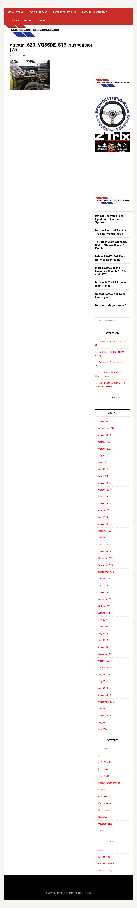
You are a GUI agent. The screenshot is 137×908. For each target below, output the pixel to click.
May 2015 (103, 633)
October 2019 (105, 490)
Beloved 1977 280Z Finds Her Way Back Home (110, 258)
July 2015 (103, 620)
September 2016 (106, 572)
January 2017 (104, 551)
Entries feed (104, 857)
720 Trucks (103, 776)
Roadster (102, 817)
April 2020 (103, 469)
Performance (104, 803)
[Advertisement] (112, 56)
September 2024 (106, 428)
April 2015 (103, 640)
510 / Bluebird (105, 762)
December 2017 (106, 531)
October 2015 (105, 606)
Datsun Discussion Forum (32, 31)
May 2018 (103, 517)
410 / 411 (103, 755)
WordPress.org (105, 870)
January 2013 (104, 715)
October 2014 (105, 661)
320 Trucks (103, 748)
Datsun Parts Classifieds (109, 783)
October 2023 (105, 442)
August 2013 (104, 708)
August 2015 (104, 613)
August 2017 (104, 537)
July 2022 (103, 455)
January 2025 (104, 421)
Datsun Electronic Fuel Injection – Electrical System (109, 219)
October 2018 (105, 510)
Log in (101, 850)
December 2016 (106, 558)
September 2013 (106, 702)
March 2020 (104, 476)
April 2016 (103, 585)
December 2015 (106, 599)
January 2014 (104, 695)
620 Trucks (103, 769)
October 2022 (105, 448)
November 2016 (105, 565)
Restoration (103, 810)
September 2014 (106, 667)
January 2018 (104, 524)
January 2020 (104, 483)
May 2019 (103, 496)
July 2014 (103, 681)
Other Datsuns (105, 796)
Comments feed (106, 863)
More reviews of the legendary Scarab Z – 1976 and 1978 (111, 271)
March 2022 (104, 462)
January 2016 (104, 592)
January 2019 (104, 503)
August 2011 (104, 722)
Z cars (101, 830)
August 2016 (104, 578)
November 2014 (105, 654)
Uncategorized (105, 824)
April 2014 (103, 688)
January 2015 (104, 647)
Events (101, 789)
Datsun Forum (67, 893)
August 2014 (104, 674)
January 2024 (104, 435)
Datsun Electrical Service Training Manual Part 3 (110, 232)
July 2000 (103, 729)
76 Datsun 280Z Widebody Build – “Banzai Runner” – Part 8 (111, 245)
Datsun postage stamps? (110, 305)
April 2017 (103, 544)
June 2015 (103, 626)
